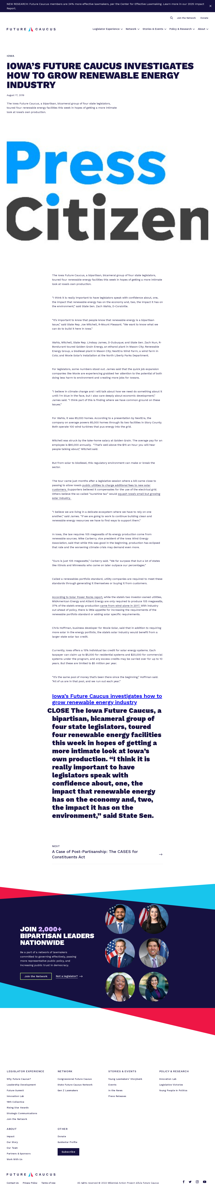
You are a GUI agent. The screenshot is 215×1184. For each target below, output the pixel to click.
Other (63, 1128)
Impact (11, 1136)
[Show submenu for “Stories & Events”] (165, 29)
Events (112, 1084)
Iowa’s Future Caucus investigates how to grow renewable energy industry (107, 699)
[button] (171, 18)
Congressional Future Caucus (75, 1079)
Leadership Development (21, 1084)
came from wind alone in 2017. (120, 605)
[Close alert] (210, 6)
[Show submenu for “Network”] (138, 29)
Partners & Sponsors (19, 1153)
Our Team (12, 1148)
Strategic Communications (22, 1113)
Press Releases (117, 1096)
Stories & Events (153, 28)
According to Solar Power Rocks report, (77, 597)
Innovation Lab (15, 1096)
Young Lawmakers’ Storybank (125, 1079)
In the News (115, 1090)
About (201, 28)
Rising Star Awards (18, 1107)
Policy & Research (180, 28)
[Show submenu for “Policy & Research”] (194, 29)
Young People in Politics (173, 1090)
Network (131, 28)
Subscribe (68, 1151)
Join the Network (186, 18)
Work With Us (15, 1159)
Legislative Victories (171, 1084)
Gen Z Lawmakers (68, 1090)
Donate (204, 18)
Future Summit (15, 1090)
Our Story (12, 1142)
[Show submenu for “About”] (207, 29)
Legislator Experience (106, 28)
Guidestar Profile (67, 1142)
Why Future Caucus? (19, 1079)
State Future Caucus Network (75, 1084)
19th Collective (15, 1102)
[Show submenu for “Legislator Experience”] (122, 29)
